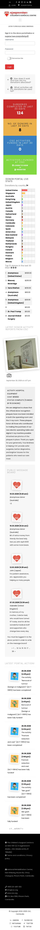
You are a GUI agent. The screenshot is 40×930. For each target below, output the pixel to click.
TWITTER (29, 923)
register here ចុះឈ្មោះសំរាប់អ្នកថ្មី (16, 36)
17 (27, 648)
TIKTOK (28, 926)
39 (13, 651)
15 (22, 648)
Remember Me (17, 58)
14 (20, 648)
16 (25, 648)
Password (9, 49)
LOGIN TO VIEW (21, 165)
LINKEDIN (16, 920)
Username (9, 39)
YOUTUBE (17, 926)
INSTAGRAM (16, 923)
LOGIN (13, 5)
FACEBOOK (28, 920)
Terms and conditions (16, 855)
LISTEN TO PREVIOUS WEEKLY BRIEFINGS (20, 26)
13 (17, 648)
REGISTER (21, 169)
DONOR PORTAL (26, 5)
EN (10, 2)
